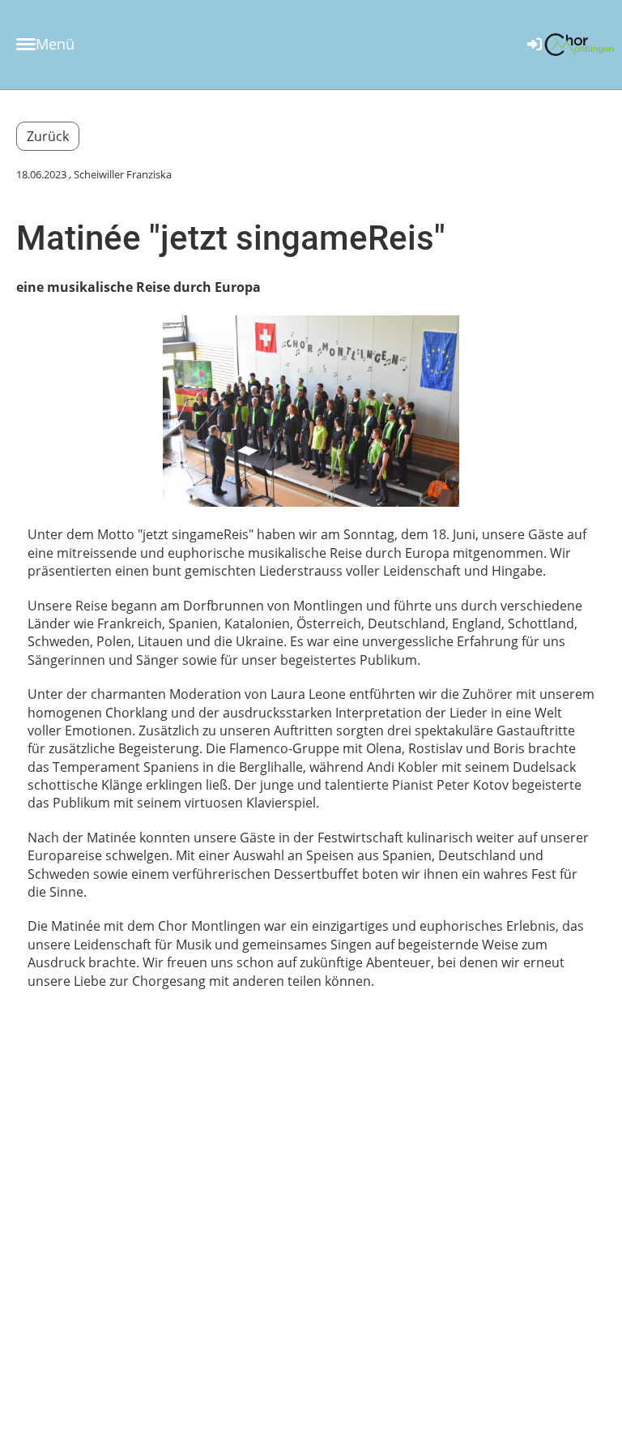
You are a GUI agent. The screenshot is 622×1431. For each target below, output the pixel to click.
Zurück (48, 136)
